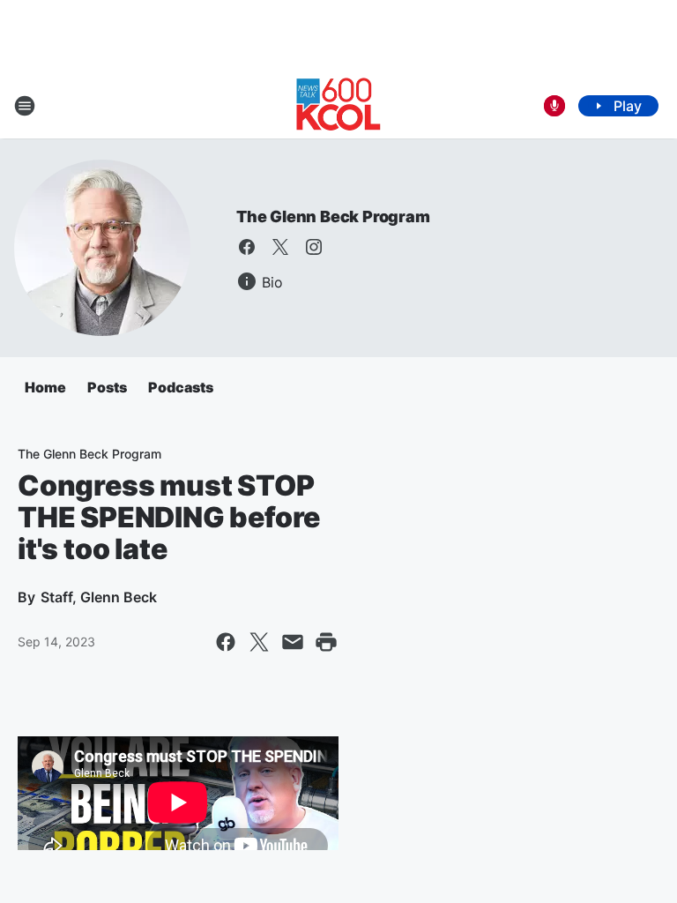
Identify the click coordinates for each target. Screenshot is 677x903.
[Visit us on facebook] (246, 246)
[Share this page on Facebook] (225, 642)
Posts (107, 387)
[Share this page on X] (259, 642)
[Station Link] (338, 106)
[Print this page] (326, 642)
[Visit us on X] (280, 246)
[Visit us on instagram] (313, 246)
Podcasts (180, 387)
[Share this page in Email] (292, 642)
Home (45, 387)
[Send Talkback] (554, 105)
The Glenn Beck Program (333, 216)
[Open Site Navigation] (24, 105)
